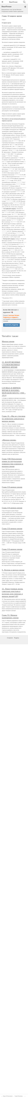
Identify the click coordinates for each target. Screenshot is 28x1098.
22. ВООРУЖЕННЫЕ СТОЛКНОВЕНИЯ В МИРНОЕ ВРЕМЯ (11, 364)
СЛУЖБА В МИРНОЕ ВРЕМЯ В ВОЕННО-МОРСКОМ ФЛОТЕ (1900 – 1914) (14, 392)
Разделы (16, 638)
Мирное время (8, 341)
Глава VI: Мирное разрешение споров (10, 616)
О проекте (10, 638)
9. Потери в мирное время (13, 570)
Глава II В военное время (20, 1096)
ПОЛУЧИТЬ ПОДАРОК (11, 325)
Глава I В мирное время (12, 487)
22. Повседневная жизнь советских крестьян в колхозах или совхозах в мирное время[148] (12, 592)
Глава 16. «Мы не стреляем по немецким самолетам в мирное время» (13, 418)
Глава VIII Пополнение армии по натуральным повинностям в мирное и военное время (12, 462)
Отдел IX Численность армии (9, 1096)
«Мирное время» (9, 440)
